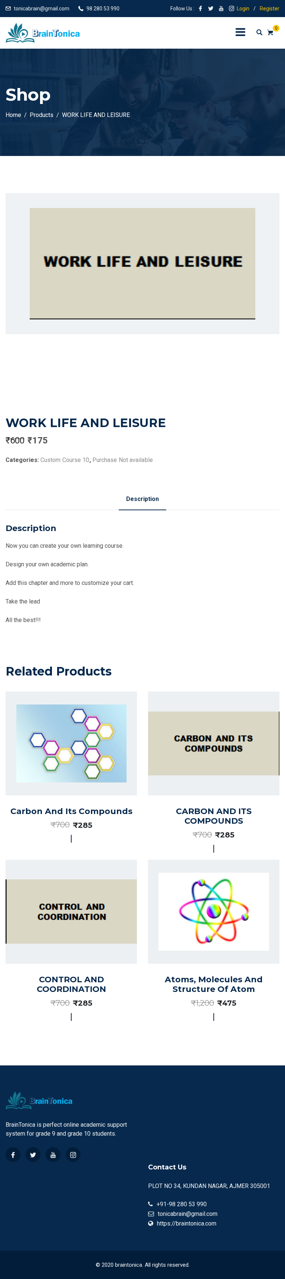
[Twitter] (33, 1154)
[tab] (142, 499)
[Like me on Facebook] (200, 9)
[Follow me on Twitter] (210, 9)
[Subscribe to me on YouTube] (221, 9)
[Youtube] (53, 1154)
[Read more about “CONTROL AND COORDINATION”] (71, 1017)
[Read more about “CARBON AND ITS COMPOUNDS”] (205, 768)
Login (243, 9)
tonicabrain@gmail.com (41, 9)
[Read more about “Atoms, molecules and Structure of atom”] (205, 936)
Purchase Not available (122, 459)
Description (142, 498)
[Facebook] (13, 1154)
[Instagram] (73, 1154)
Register (269, 9)
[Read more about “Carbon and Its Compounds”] (71, 839)
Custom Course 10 (64, 459)
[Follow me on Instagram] (231, 9)
